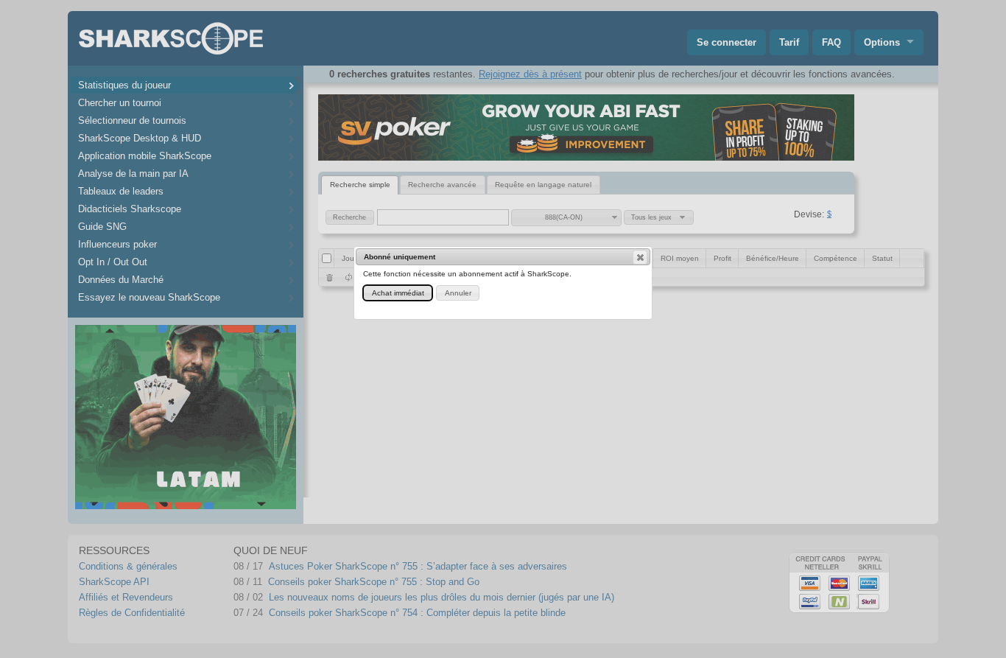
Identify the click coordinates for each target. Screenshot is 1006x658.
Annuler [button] (458, 293)
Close (640, 257)
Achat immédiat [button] (398, 293)
